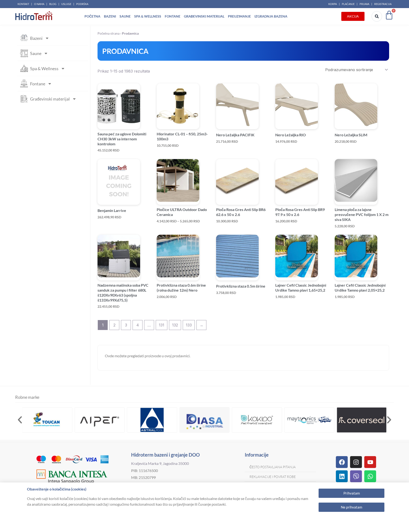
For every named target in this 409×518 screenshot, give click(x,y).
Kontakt (23, 3)
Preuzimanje (239, 16)
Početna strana (109, 33)
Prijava (364, 3)
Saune (125, 16)
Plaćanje (348, 3)
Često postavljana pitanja (272, 467)
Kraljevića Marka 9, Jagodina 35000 (160, 463)
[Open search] (377, 16)
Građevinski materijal (204, 16)
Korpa (332, 3)
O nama (39, 3)
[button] (20, 420)
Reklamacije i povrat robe (272, 477)
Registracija (382, 3)
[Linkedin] (342, 476)
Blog (52, 3)
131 (161, 325)
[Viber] (356, 476)
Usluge (66, 3)
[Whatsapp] (370, 476)
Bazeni (110, 16)
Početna (92, 16)
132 (175, 325)
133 (189, 325)
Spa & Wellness (147, 16)
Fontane (172, 16)
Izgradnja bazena (270, 16)
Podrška (82, 3)
